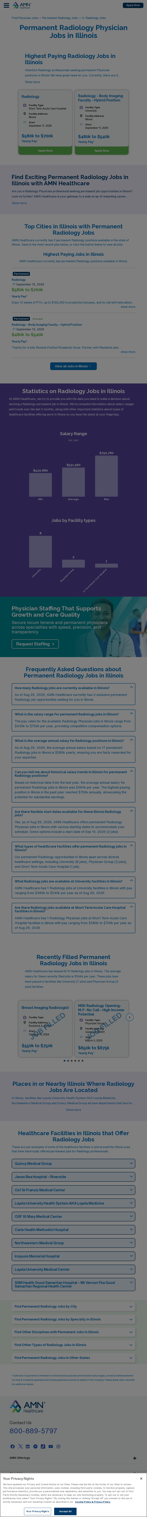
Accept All (65, 1511)
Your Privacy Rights (37, 1511)
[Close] (141, 1478)
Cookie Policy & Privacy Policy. (92, 1502)
